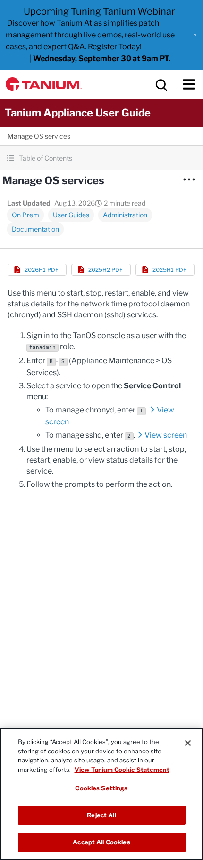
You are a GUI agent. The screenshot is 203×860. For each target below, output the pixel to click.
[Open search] (160, 84)
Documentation (35, 229)
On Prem (25, 215)
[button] (195, 35)
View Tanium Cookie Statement (122, 769)
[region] (101, 794)
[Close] (188, 743)
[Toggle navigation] (188, 84)
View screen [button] (165, 434)
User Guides (71, 215)
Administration (125, 215)
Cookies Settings (101, 788)
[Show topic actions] (188, 179)
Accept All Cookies (101, 842)
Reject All (101, 815)
